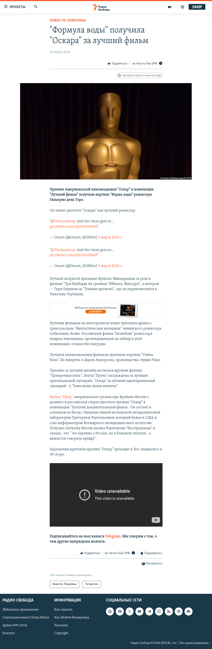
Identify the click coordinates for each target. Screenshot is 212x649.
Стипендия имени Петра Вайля (25, 617)
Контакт (8, 633)
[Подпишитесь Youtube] (139, 611)
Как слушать (63, 609)
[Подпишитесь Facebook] (120, 611)
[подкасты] (182, 7)
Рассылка (61, 625)
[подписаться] (188, 611)
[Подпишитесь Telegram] (149, 611)
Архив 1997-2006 (14, 625)
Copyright (61, 633)
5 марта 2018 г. (110, 237)
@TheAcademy (63, 221)
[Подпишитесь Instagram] (159, 611)
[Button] (117, 63)
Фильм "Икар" (61, 397)
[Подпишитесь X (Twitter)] (130, 611)
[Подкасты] (179, 611)
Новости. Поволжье (68, 21)
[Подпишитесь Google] (110, 611)
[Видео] (170, 7)
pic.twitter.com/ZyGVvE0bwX (73, 227)
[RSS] (169, 611)
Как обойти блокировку (71, 617)
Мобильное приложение (20, 609)
